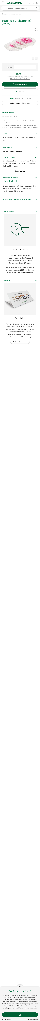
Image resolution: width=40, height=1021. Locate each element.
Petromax (19, 151)
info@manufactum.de (25, 272)
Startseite (5, 14)
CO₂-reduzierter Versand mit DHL (20, 79)
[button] (36, 29)
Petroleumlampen (16, 14)
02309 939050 (24, 270)
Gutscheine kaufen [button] (20, 342)
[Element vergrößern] (36, 58)
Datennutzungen (29, 997)
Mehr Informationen (32, 1019)
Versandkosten (28, 76)
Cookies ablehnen (7, 1019)
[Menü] (2, 2)
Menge (9, 67)
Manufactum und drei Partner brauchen (15, 995)
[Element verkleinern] (33, 58)
